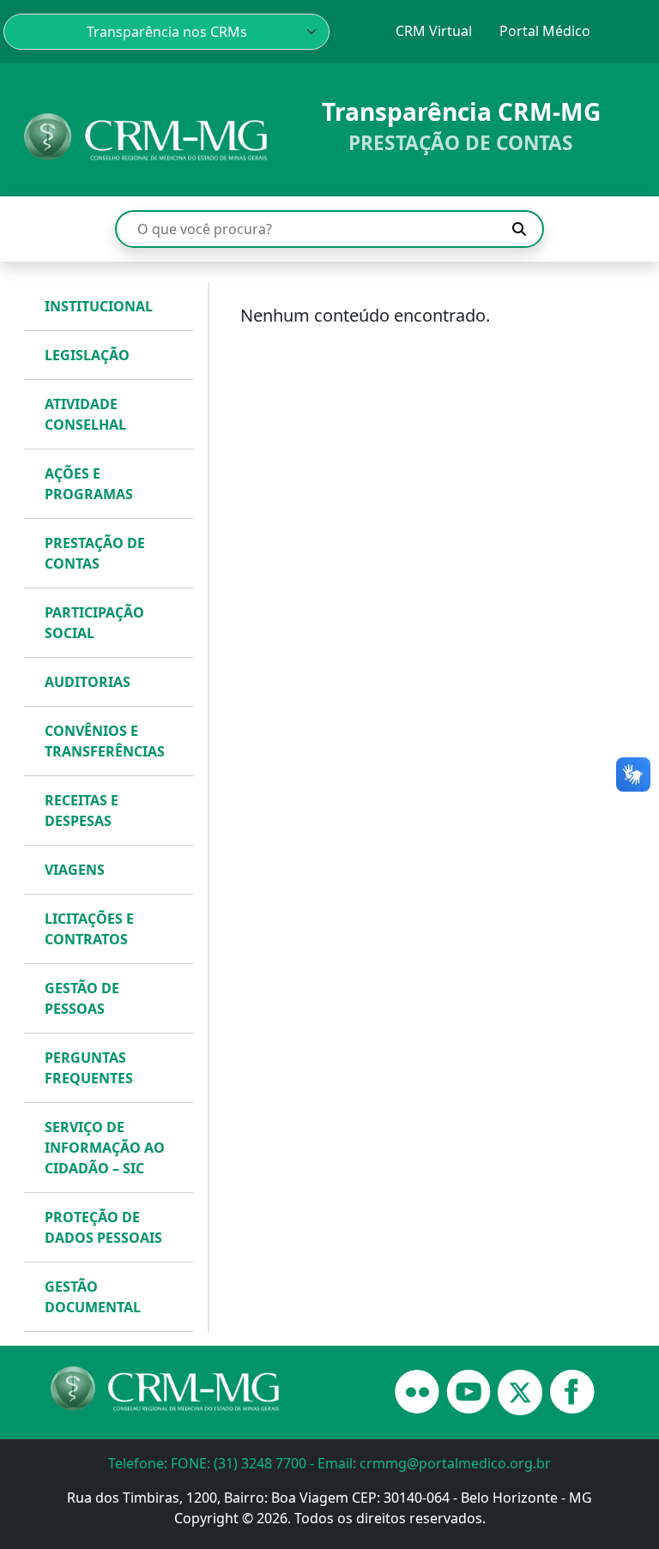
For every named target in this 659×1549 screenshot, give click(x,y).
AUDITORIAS (87, 681)
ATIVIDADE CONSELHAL (85, 414)
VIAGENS (75, 869)
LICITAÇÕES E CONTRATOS (89, 929)
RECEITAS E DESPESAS (81, 810)
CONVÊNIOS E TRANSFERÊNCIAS (105, 741)
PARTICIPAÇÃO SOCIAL (94, 622)
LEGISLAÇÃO (87, 355)
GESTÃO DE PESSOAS (82, 998)
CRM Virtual (434, 30)
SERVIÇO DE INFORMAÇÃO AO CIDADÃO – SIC (105, 1148)
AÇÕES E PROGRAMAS (89, 483)
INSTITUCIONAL (99, 306)
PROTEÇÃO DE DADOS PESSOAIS (103, 1227)
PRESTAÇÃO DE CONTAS (95, 553)
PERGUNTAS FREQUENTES (89, 1068)
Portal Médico (544, 30)
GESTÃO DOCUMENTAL (93, 1297)
